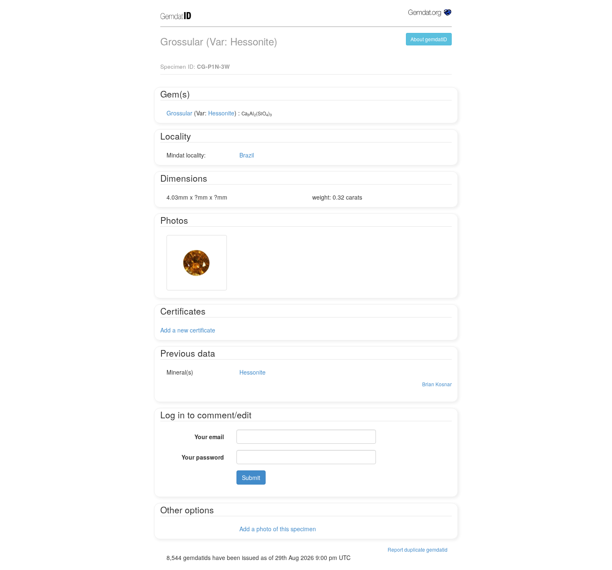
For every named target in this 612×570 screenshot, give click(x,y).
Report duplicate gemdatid (418, 549)
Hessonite (221, 113)
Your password (203, 457)
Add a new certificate (187, 330)
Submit (251, 477)
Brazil (246, 155)
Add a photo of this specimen (277, 529)
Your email (209, 436)
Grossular (179, 113)
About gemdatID (428, 38)
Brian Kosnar (437, 384)
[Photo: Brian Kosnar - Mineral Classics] (197, 263)
